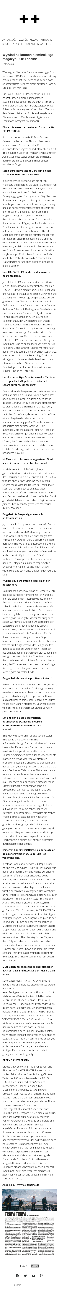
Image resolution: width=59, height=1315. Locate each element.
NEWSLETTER (44, 44)
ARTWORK (46, 39)
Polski (35, 1265)
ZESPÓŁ (23, 39)
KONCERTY (8, 44)
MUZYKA (34, 39)
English (24, 1265)
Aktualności (9, 39)
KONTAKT (30, 44)
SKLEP (19, 44)
